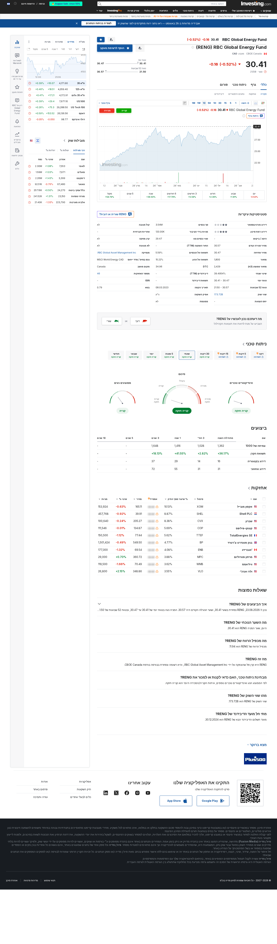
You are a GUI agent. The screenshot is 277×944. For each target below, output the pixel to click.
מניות (48, 41)
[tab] (259, 355)
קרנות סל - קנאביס (206, 16)
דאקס (82, 113)
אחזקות (252, 94)
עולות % (64, 150)
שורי (108, 321)
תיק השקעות (84, 789)
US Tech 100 (78, 107)
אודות (44, 781)
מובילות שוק (76, 140)
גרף (253, 84)
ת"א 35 (81, 83)
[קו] (256, 103)
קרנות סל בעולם (225, 16)
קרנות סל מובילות (244, 16)
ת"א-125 (80, 89)
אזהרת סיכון (12, 880)
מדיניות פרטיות (31, 880)
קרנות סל (263, 16)
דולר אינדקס (78, 119)
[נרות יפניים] (263, 103)
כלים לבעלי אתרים (80, 797)
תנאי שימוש (49, 880)
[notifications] (15, 3)
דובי (137, 321)
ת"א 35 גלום (78, 95)
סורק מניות (133, 10)
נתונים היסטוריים (236, 94)
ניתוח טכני (239, 84)
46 (98, 273)
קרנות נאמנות (187, 16)
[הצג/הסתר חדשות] (185, 103)
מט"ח (82, 41)
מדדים (70, 41)
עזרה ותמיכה (40, 797)
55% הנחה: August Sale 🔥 (66, 3)
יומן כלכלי (149, 10)
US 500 (81, 101)
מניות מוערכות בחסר (140, 16)
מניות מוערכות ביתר (118, 16)
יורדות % (50, 150)
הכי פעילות (79, 150)
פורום (224, 84)
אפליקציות (85, 781)
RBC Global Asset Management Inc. (116, 252)
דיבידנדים (219, 94)
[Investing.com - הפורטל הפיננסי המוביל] (256, 3)
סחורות (59, 41)
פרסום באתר (40, 789)
